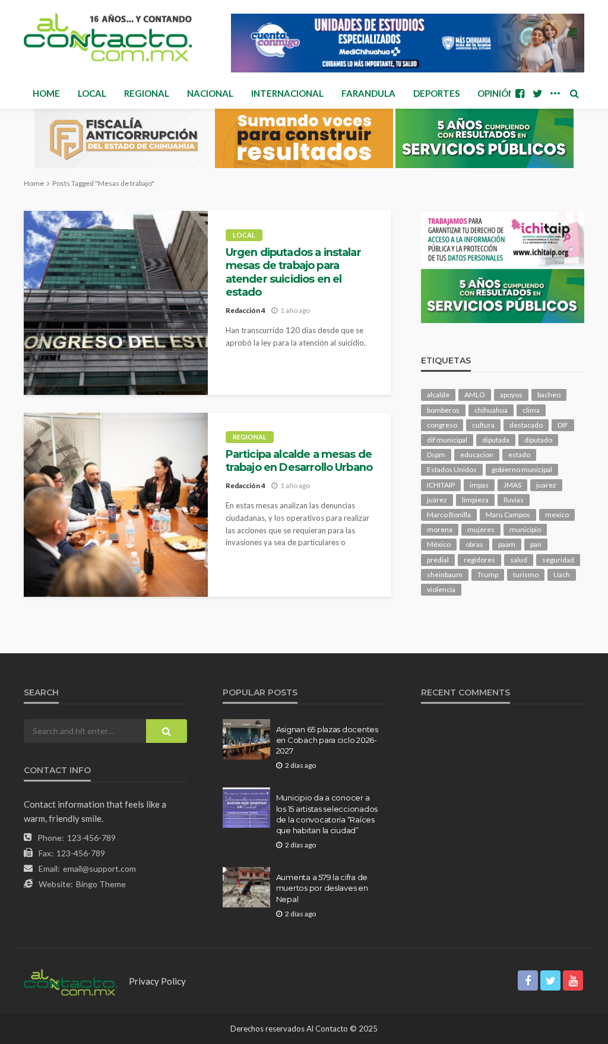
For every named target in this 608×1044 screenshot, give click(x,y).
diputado (538, 439)
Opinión (496, 93)
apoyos (511, 394)
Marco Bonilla (449, 514)
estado (519, 454)
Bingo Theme (101, 884)
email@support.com (99, 868)
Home (46, 93)
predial (438, 559)
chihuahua (491, 410)
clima (531, 410)
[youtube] (573, 980)
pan (536, 544)
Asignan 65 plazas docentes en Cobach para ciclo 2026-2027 (327, 740)
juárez (437, 499)
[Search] (574, 93)
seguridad (558, 559)
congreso (442, 424)
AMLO (474, 394)
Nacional (210, 93)
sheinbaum (445, 574)
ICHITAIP (441, 484)
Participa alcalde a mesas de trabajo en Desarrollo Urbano (299, 460)
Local (92, 93)
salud (518, 559)
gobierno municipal (522, 469)
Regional (146, 93)
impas (479, 484)
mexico (557, 514)
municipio (525, 529)
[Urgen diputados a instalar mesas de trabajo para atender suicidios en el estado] (116, 303)
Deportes (436, 93)
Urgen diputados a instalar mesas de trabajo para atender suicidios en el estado (293, 272)
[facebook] (519, 93)
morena (439, 529)
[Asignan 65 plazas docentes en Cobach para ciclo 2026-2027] (246, 739)
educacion (476, 454)
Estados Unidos (452, 469)
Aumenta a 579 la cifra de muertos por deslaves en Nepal (322, 887)
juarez (546, 484)
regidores (479, 559)
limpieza (475, 499)
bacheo (548, 394)
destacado (526, 424)
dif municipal (447, 439)
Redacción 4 (245, 310)
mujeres (481, 529)
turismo (526, 574)
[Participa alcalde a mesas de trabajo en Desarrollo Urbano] (116, 505)
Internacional (287, 93)
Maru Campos (508, 514)
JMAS (512, 484)
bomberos (443, 410)
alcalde (438, 394)
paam (506, 544)
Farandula (368, 93)
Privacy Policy (157, 981)
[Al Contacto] (108, 37)
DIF (563, 424)
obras (474, 544)
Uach (561, 574)
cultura (483, 424)
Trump (487, 574)
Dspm (436, 454)
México (439, 544)
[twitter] (537, 93)
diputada (495, 439)
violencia (441, 589)
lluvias (514, 499)
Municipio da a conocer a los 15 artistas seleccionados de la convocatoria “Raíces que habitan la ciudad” (327, 814)
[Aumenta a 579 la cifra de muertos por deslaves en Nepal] (246, 887)
